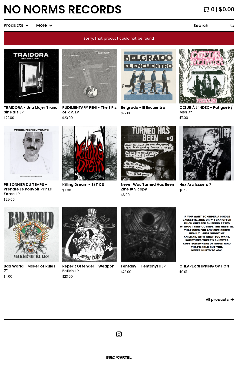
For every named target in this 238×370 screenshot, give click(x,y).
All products (217, 299)
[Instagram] (119, 334)
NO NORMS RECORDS (63, 9)
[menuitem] (16, 25)
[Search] (232, 25)
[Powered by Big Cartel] (119, 357)
